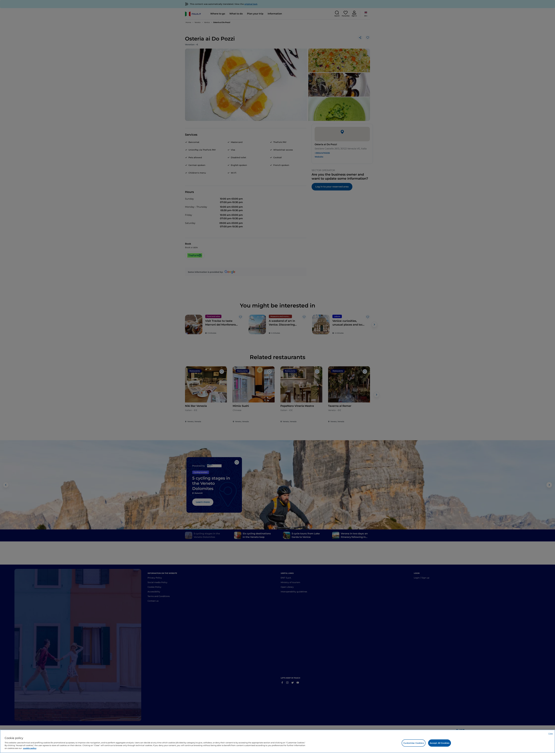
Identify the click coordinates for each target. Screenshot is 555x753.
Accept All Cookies (439, 743)
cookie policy (29, 748)
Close (550, 733)
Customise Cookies (413, 743)
